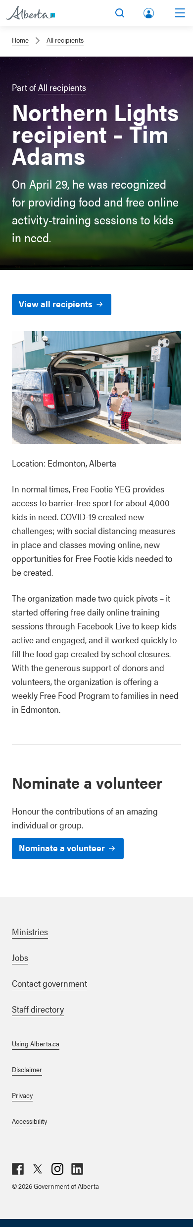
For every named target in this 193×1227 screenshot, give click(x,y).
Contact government (49, 983)
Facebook (18, 1169)
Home (20, 40)
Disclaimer (27, 1069)
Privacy (22, 1095)
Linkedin (77, 1169)
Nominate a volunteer (62, 847)
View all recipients (56, 303)
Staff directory (38, 1009)
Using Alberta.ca (35, 1043)
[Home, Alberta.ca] (30, 13)
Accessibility (29, 1121)
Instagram (57, 1169)
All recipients (65, 40)
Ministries (30, 931)
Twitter (38, 1169)
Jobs (20, 957)
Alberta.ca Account (149, 11)
